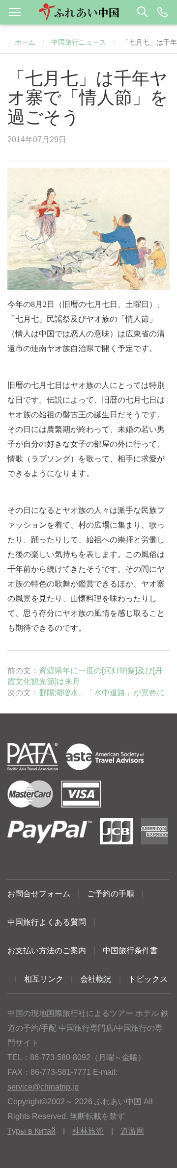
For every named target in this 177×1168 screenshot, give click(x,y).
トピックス (148, 979)
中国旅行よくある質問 (46, 922)
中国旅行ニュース (78, 42)
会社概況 (96, 979)
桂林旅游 (88, 1131)
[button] (88, 12)
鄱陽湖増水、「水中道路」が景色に (102, 692)
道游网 (132, 1131)
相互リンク (43, 979)
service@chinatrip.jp (43, 1087)
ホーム (25, 42)
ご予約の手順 (110, 893)
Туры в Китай (31, 1131)
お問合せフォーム (38, 893)
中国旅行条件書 (130, 950)
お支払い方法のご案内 (46, 950)
